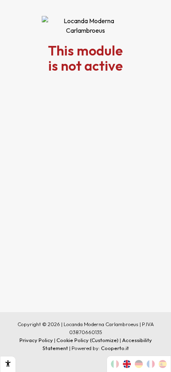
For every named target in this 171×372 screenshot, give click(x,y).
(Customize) (104, 340)
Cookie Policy (72, 340)
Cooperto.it (115, 348)
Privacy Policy (36, 340)
